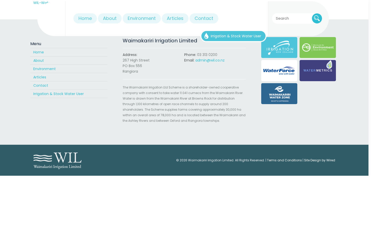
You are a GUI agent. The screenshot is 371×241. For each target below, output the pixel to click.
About (38, 60)
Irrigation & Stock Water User (58, 93)
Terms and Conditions (284, 160)
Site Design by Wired (319, 160)
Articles (39, 77)
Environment (44, 68)
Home (38, 52)
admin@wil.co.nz (210, 60)
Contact (40, 85)
